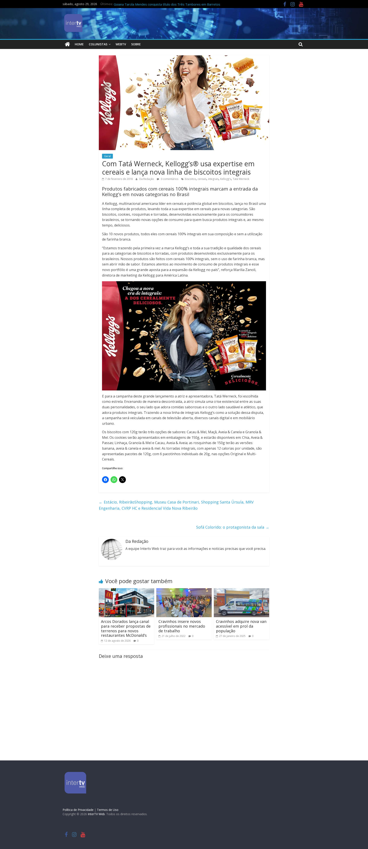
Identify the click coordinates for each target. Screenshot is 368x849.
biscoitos (190, 179)
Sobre (136, 44)
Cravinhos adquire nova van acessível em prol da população (241, 626)
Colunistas (98, 44)
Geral (107, 156)
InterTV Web (96, 814)
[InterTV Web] (67, 44)
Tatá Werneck (241, 179)
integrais (213, 179)
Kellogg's (225, 179)
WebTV (121, 44)
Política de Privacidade (78, 810)
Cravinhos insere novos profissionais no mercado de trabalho (181, 626)
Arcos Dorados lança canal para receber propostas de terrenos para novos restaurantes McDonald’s (126, 628)
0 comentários (169, 179)
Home (79, 44)
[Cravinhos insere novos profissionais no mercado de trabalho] (184, 590)
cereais (202, 179)
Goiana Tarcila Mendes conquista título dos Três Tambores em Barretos (167, 4)
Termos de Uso (107, 810)
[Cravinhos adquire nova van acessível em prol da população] (241, 590)
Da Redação (147, 179)
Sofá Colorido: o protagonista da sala (232, 527)
